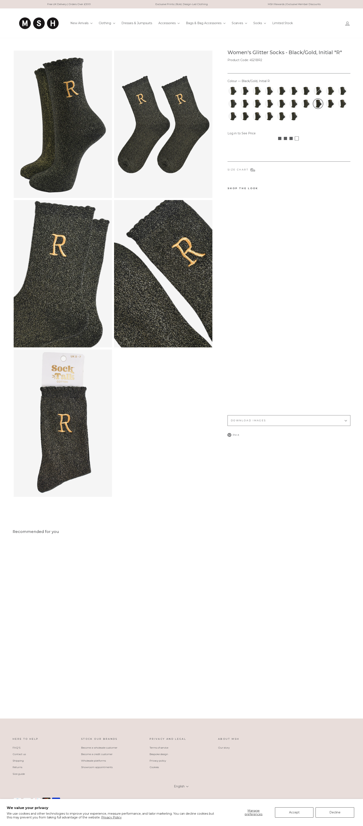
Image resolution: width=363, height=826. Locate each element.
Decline (335, 812)
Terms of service (159, 747)
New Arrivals (79, 23)
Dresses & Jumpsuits (136, 23)
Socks (258, 23)
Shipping (18, 760)
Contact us (19, 754)
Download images (248, 420)
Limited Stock (282, 23)
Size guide (19, 773)
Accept (294, 812)
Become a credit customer (97, 754)
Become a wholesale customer (99, 747)
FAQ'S (16, 747)
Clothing (105, 23)
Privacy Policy (111, 817)
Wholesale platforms (93, 760)
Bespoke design (159, 754)
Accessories (167, 23)
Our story (224, 747)
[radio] (233, 91)
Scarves (238, 23)
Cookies (154, 767)
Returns (17, 767)
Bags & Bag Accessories (204, 23)
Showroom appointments (97, 767)
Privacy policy (158, 760)
